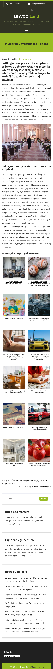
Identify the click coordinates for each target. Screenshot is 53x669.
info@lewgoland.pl (39, 3)
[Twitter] (26, 10)
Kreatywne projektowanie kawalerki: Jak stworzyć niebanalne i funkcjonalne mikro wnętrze (25, 596)
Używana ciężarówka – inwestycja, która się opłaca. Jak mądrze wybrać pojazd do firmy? (26, 579)
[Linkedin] (32, 10)
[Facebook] (21, 10)
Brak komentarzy (25, 59)
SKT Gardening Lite (36, 667)
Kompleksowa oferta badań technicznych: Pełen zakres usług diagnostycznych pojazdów (24, 613)
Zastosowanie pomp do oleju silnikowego (32, 486)
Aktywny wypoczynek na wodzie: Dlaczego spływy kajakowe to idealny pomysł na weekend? (25, 630)
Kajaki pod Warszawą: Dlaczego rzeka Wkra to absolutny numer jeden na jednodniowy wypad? (24, 621)
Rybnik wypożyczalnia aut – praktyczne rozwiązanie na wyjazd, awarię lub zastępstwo (26, 588)
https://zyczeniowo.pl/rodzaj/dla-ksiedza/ (19, 226)
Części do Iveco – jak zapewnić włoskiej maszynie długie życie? (25, 605)
